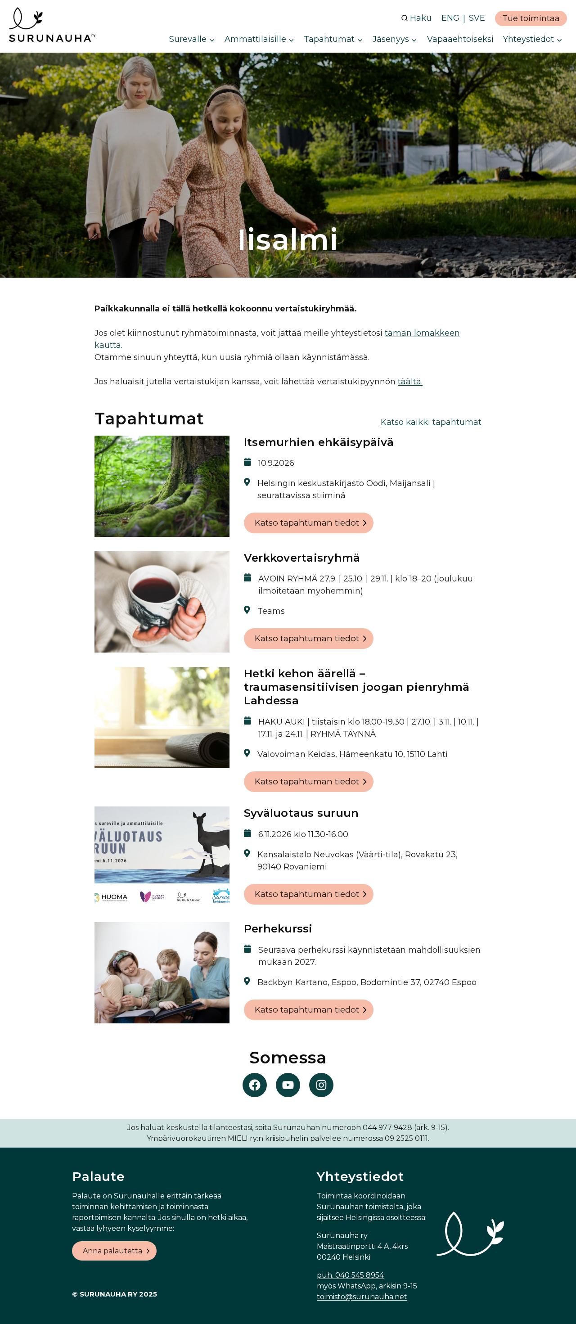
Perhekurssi (278, 928)
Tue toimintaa (531, 18)
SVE (477, 18)
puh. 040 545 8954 (350, 1275)
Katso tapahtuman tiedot (307, 523)
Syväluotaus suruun (301, 813)
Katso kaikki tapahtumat (431, 422)
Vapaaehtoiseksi (460, 39)
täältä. (410, 382)
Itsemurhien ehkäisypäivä (319, 442)
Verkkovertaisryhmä (302, 557)
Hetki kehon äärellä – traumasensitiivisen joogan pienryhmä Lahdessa (357, 687)
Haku (421, 18)
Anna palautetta (112, 1251)
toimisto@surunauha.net (362, 1296)
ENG (450, 18)
